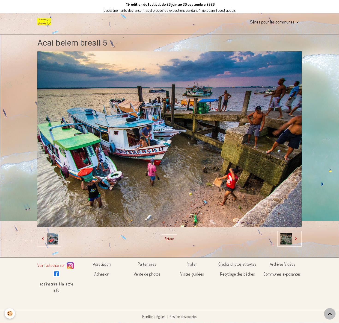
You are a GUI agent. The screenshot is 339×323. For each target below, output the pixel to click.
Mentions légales (153, 316)
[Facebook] (56, 273)
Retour (169, 238)
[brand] (45, 21)
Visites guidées (192, 273)
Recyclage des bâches (237, 273)
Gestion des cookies (183, 316)
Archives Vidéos (282, 264)
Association (102, 264)
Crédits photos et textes (237, 264)
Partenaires (147, 264)
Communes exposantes (282, 273)
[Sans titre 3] (70, 265)
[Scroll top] (330, 314)
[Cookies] (10, 313)
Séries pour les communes (272, 22)
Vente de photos (147, 273)
